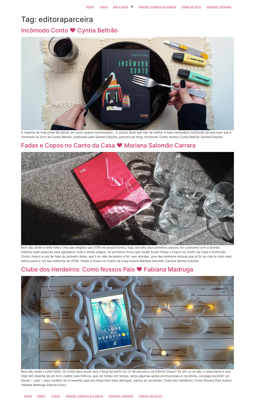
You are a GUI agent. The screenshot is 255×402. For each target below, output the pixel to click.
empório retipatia (219, 7)
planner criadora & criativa (157, 7)
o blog (55, 396)
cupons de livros (150, 396)
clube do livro (191, 7)
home (90, 7)
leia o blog (120, 7)
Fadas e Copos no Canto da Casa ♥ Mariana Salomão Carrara (108, 145)
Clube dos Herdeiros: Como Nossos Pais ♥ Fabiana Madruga (107, 269)
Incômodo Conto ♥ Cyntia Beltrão (69, 30)
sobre (103, 7)
